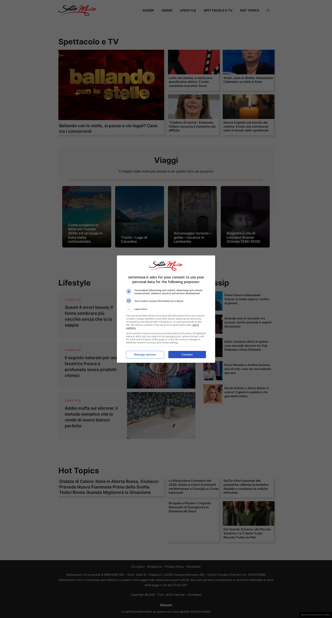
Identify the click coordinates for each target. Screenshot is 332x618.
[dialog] (166, 309)
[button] (166, 309)
